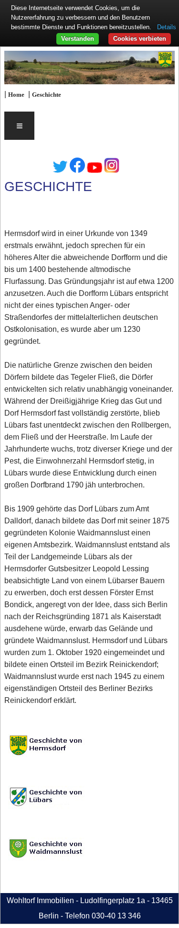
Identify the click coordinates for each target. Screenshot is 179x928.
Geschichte (46, 94)
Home (16, 94)
